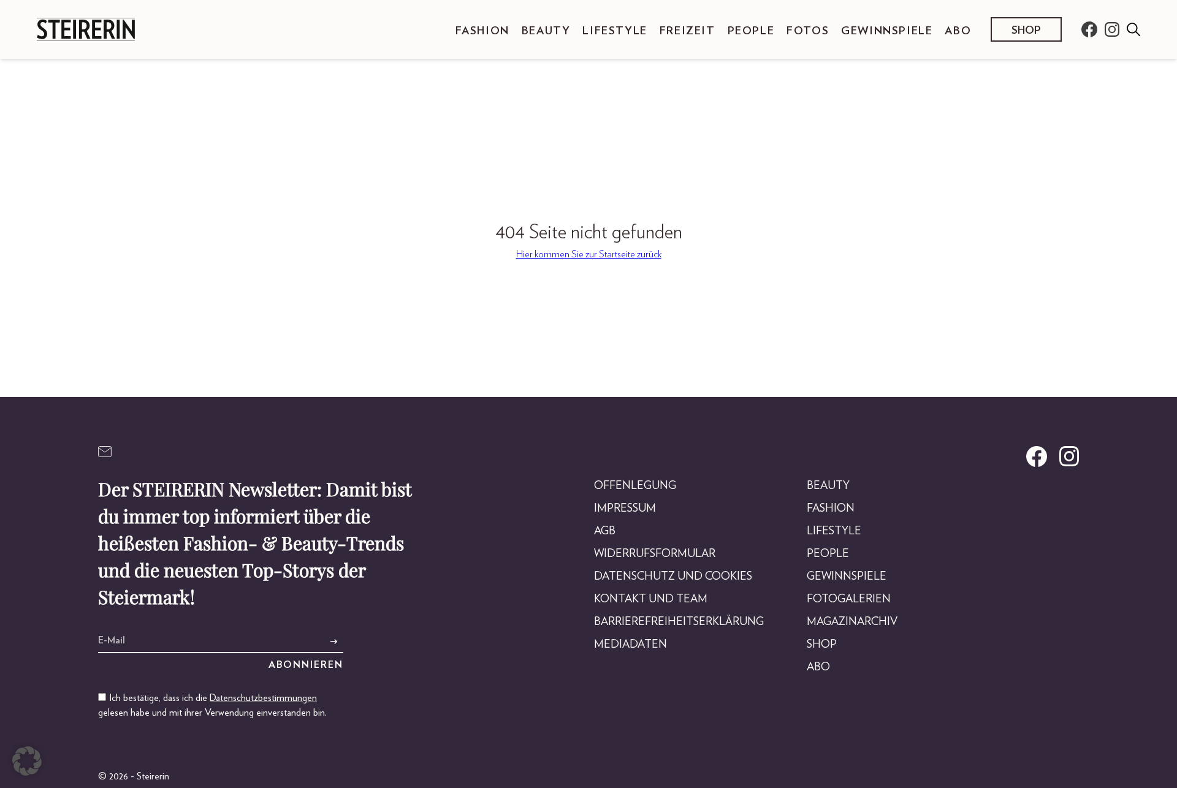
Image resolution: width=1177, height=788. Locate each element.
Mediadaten (630, 644)
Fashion (482, 31)
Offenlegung (635, 485)
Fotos (808, 31)
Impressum (625, 508)
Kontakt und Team (650, 599)
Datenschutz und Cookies (673, 576)
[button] (27, 761)
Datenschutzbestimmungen (263, 698)
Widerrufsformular (654, 553)
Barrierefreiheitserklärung (679, 621)
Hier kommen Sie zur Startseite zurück (588, 254)
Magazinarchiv (852, 621)
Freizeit (687, 31)
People (751, 31)
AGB (604, 531)
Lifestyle (614, 31)
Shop (1026, 30)
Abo (958, 31)
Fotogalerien (849, 599)
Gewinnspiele (886, 31)
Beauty (546, 31)
